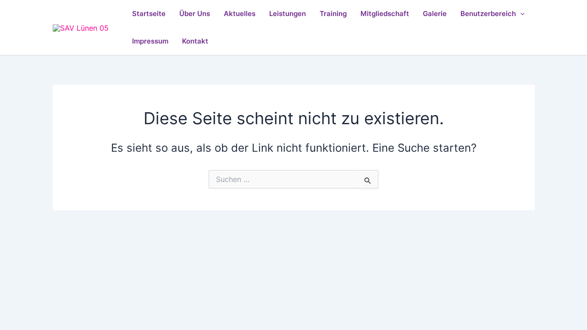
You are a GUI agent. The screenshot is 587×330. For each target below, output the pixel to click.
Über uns (194, 13)
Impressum (150, 41)
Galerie (435, 13)
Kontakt (195, 41)
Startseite (149, 13)
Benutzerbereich (488, 13)
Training (333, 13)
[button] (520, 14)
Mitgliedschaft (384, 13)
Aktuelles (239, 13)
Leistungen (287, 13)
